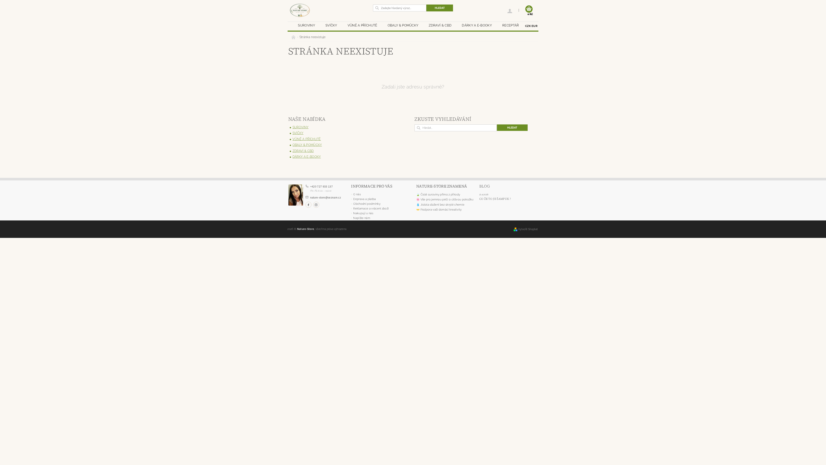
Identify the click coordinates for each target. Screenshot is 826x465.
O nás (357, 194)
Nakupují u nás (363, 213)
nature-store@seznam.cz (325, 197)
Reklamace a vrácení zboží (371, 208)
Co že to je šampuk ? (495, 199)
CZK (528, 26)
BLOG (484, 186)
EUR (535, 26)
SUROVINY (306, 25)
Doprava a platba (364, 199)
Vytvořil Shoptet (528, 229)
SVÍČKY (331, 25)
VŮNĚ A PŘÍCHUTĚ (362, 25)
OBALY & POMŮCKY (403, 25)
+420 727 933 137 (321, 186)
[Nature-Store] (300, 10)
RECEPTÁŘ (510, 25)
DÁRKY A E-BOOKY (477, 25)
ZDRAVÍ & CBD (440, 25)
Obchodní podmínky (366, 203)
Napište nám (361, 218)
